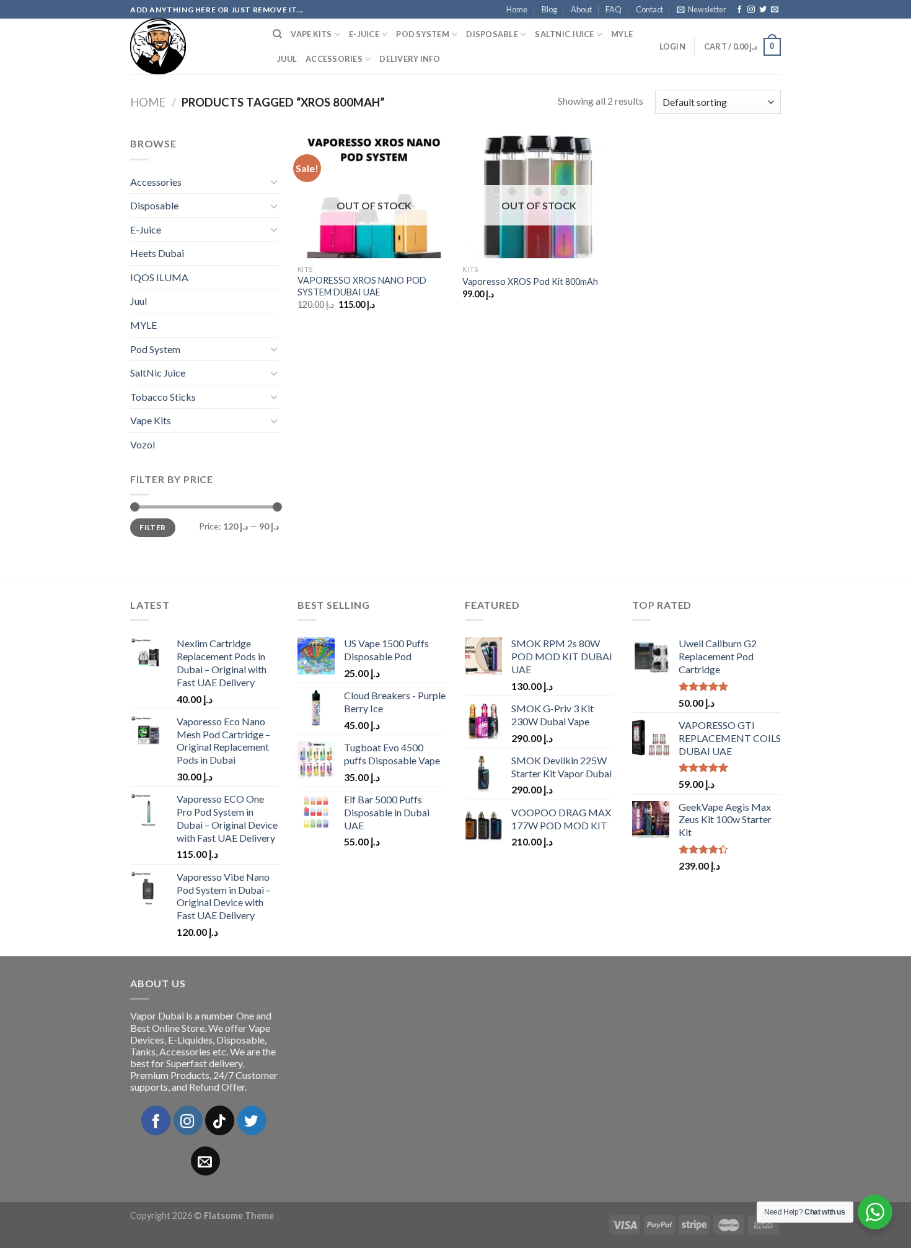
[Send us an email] (774, 10)
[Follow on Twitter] (763, 10)
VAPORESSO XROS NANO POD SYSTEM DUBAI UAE (361, 286)
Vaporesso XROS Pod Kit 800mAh (530, 281)
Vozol (142, 444)
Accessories (334, 59)
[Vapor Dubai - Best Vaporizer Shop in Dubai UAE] (192, 46)
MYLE (622, 34)
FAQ (613, 9)
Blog (549, 9)
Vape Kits (311, 34)
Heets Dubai (157, 253)
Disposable (492, 34)
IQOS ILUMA (159, 277)
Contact (649, 9)
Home (516, 9)
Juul (287, 59)
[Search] (277, 34)
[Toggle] (274, 181)
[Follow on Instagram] (751, 10)
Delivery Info (409, 59)
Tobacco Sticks (163, 397)
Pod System (422, 34)
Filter (152, 527)
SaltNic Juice (564, 34)
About (581, 9)
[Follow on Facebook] (739, 10)
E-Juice (364, 34)
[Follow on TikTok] (219, 1120)
